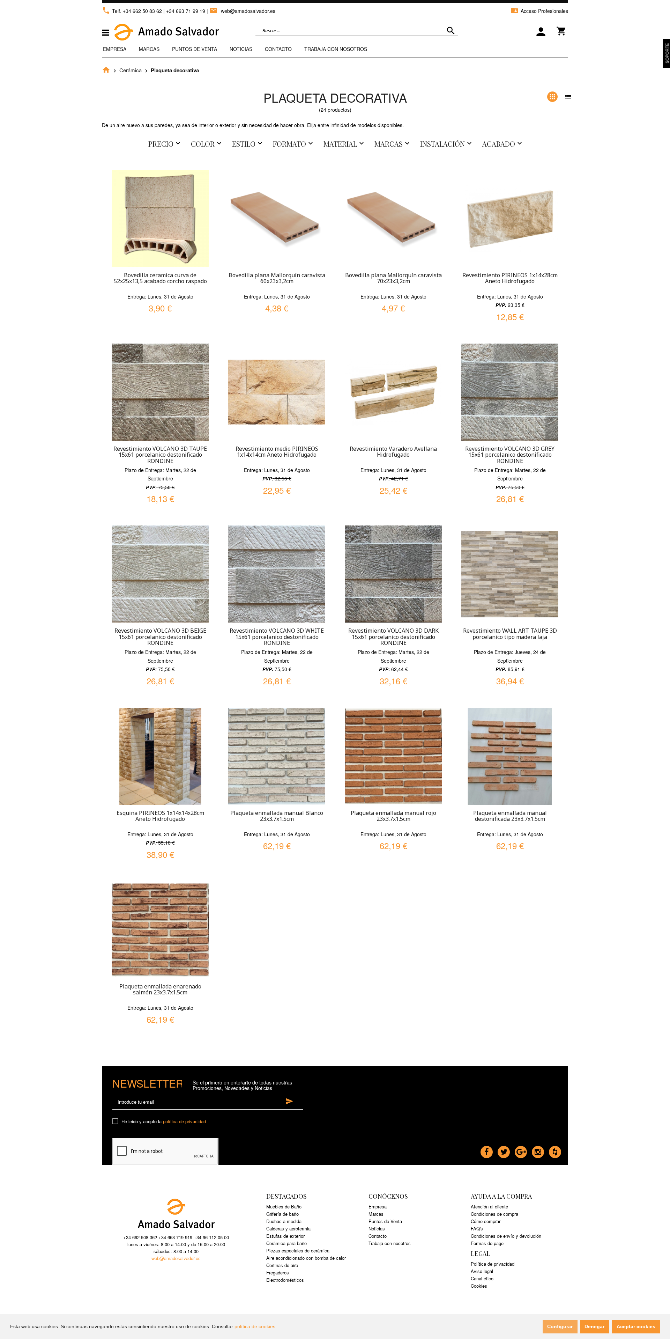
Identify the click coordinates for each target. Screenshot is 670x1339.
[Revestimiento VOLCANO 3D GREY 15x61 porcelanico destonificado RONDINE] (509, 392)
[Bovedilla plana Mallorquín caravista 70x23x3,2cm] (393, 218)
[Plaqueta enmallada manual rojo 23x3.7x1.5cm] (393, 756)
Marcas (149, 48)
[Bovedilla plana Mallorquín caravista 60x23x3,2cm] (276, 218)
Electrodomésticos (285, 1280)
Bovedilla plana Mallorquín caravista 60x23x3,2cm (277, 278)
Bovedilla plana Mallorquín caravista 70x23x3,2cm (393, 278)
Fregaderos (277, 1272)
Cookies (479, 1285)
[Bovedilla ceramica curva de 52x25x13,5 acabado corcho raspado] (160, 218)
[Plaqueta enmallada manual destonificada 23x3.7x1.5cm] (509, 756)
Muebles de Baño (284, 1206)
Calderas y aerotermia (288, 1228)
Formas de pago (487, 1243)
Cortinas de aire (282, 1265)
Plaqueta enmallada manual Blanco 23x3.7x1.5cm (276, 816)
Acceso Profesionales (539, 10)
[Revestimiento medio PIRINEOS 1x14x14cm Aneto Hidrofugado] (276, 392)
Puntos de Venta (194, 48)
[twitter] (504, 1150)
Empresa (114, 48)
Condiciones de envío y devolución (506, 1236)
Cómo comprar (485, 1221)
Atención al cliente (489, 1206)
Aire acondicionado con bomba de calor (306, 1258)
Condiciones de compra (494, 1214)
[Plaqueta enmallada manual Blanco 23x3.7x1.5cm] (276, 756)
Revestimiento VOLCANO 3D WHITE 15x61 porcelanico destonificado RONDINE (277, 637)
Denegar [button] (594, 1326)
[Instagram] (538, 1150)
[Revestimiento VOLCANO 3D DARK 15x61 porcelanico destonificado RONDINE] (393, 574)
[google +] (521, 1150)
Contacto (278, 48)
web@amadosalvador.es (176, 1258)
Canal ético (482, 1278)
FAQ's (477, 1228)
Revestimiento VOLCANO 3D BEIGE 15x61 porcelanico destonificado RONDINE (160, 637)
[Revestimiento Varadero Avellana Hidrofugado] (393, 392)
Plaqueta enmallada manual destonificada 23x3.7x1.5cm (510, 816)
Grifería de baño (282, 1214)
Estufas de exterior (285, 1236)
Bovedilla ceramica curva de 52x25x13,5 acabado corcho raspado (160, 278)
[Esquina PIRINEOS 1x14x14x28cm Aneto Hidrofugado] (160, 756)
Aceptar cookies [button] (636, 1326)
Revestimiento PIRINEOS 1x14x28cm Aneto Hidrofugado (510, 278)
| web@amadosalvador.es (241, 10)
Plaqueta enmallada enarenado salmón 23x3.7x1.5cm (160, 989)
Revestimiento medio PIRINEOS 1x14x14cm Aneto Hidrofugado (277, 452)
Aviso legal (482, 1271)
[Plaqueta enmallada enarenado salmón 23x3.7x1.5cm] (160, 929)
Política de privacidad (492, 1263)
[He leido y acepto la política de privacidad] (116, 1122)
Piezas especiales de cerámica (297, 1250)
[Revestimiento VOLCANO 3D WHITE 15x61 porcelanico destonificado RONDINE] (276, 574)
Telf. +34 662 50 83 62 (132, 10)
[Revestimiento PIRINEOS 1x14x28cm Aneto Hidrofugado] (509, 218)
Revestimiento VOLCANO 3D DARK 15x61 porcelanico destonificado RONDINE (393, 637)
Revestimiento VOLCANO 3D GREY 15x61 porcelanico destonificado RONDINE (509, 455)
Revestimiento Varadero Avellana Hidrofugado (393, 452)
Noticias (241, 48)
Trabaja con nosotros (389, 1243)
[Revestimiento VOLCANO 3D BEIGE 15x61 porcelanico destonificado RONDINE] (160, 574)
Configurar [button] (560, 1326)
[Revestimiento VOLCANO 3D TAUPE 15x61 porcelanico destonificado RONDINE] (160, 392)
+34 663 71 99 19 (185, 10)
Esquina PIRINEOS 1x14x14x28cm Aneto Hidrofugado (160, 816)
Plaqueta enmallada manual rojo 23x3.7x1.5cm (393, 816)
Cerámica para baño (286, 1243)
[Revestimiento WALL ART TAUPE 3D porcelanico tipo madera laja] (509, 574)
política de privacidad (184, 1121)
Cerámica (130, 70)
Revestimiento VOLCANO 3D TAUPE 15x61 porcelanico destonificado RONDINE (160, 455)
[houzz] (555, 1150)
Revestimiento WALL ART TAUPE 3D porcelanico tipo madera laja (510, 634)
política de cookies (254, 1326)
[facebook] (487, 1150)
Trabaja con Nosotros (335, 48)
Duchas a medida (284, 1221)
